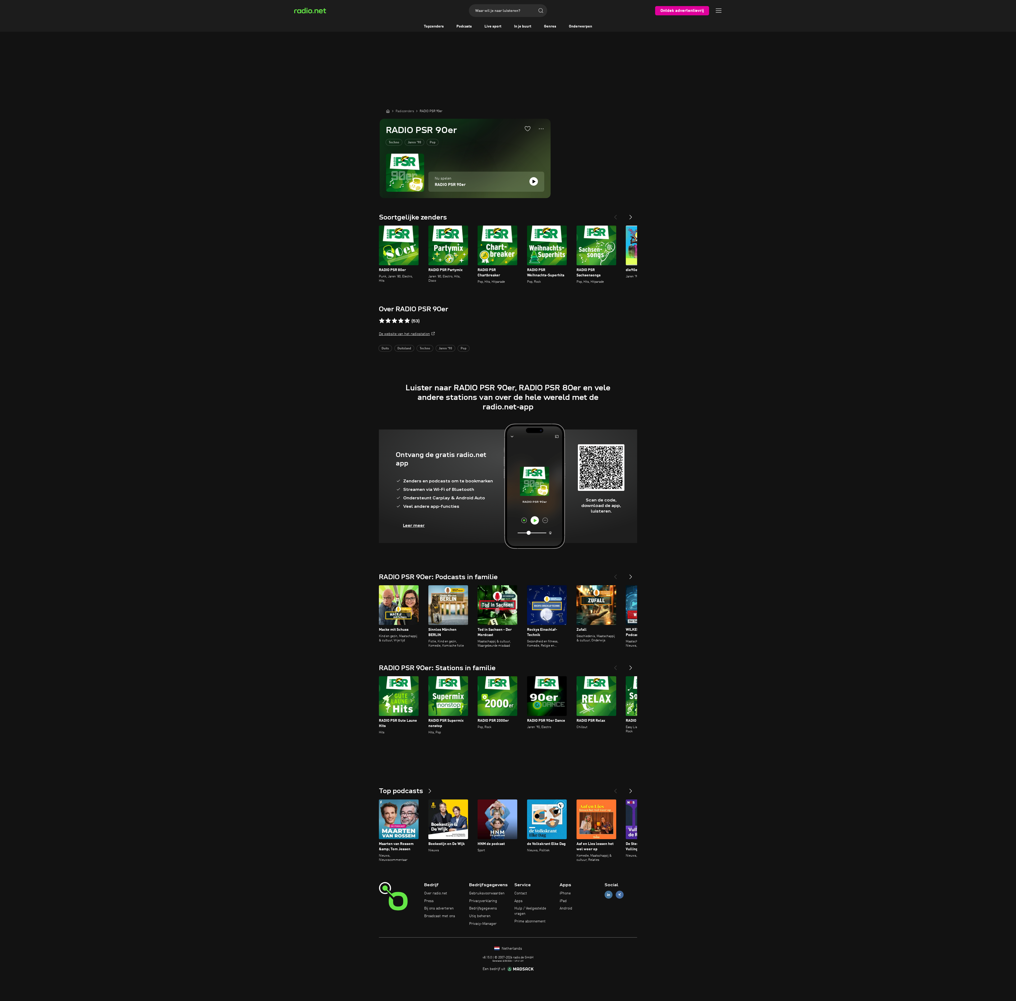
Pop (433, 142)
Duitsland (404, 348)
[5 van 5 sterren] (407, 321)
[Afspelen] (533, 181)
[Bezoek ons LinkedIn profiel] (608, 894)
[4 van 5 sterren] (401, 321)
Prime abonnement (530, 921)
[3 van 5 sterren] (394, 321)
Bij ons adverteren (439, 908)
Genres (550, 26)
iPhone (565, 893)
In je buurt (522, 26)
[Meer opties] (541, 129)
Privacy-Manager (483, 924)
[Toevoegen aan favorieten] (527, 128)
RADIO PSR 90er (450, 185)
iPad (563, 901)
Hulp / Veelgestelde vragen (530, 911)
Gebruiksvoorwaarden (487, 893)
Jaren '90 (414, 142)
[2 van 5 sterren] (388, 321)
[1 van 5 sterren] (382, 321)
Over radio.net (435, 893)
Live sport (492, 26)
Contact (520, 893)
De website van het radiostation (404, 334)
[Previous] (615, 215)
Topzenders (434, 26)
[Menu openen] (718, 10)
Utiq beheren (480, 916)
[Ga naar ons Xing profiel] (620, 894)
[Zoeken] (541, 10)
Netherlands (511, 948)
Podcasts (464, 26)
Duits (385, 348)
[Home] (388, 111)
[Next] (630, 215)
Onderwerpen (580, 26)
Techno (394, 142)
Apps (518, 901)
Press (429, 901)
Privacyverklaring (483, 901)
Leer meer (414, 525)
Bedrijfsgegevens (483, 908)
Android (566, 908)
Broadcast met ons (439, 916)
